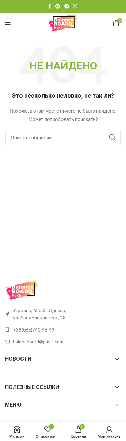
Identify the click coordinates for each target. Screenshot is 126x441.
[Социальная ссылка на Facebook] (49, 6)
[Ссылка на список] (63, 330)
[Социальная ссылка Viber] (75, 6)
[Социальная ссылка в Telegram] (66, 6)
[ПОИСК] (111, 137)
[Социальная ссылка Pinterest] (57, 6)
